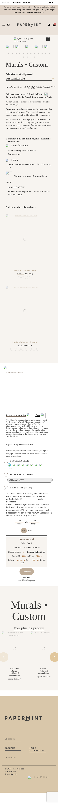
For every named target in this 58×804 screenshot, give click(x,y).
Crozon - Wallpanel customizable (43, 670)
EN (50, 2)
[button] (23, 57)
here (20, 194)
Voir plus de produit (29, 628)
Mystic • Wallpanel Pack (25, 270)
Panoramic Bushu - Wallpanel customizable (14, 672)
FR (54, 2)
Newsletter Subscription (23, 2)
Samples (6, 2)
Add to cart (26, 572)
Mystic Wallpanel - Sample (24, 342)
